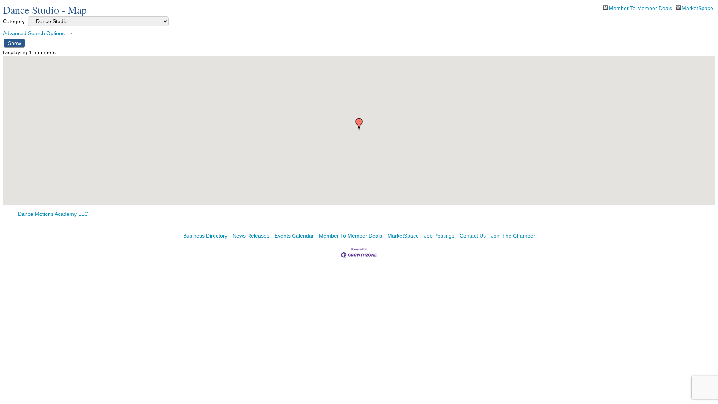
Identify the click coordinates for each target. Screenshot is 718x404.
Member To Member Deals (640, 7)
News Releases (251, 236)
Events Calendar (294, 236)
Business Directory (205, 236)
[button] (359, 124)
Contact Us (473, 236)
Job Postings (439, 236)
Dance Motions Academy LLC (53, 214)
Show (14, 43)
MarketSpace (697, 7)
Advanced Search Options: (34, 33)
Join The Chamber (513, 236)
